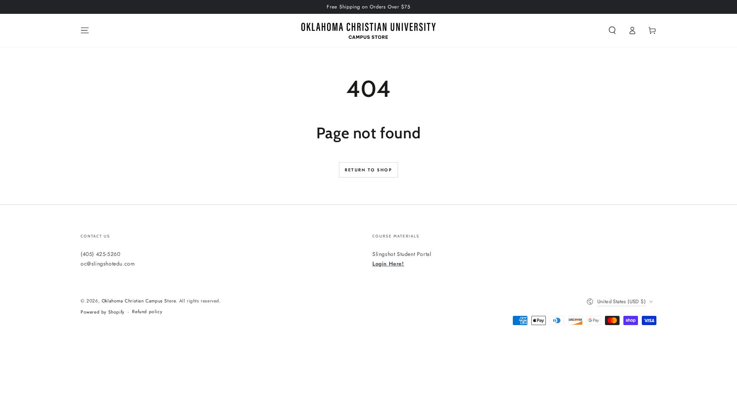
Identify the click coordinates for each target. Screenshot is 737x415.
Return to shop (368, 170)
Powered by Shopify (102, 312)
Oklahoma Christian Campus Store (139, 300)
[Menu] (85, 30)
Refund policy (147, 312)
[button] (612, 30)
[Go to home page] (368, 30)
